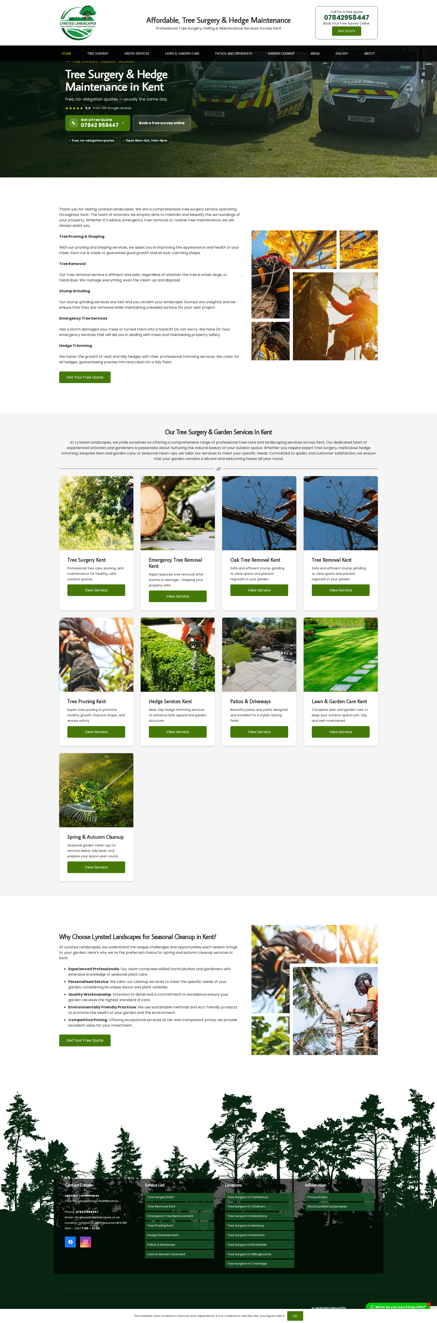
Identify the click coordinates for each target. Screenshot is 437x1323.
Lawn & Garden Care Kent (166, 1254)
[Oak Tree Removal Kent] (259, 543)
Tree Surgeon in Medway (245, 1225)
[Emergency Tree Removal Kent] (178, 543)
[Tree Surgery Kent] (96, 543)
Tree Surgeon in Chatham (246, 1206)
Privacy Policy (317, 1197)
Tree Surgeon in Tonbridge (247, 1263)
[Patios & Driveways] (259, 682)
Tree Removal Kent (161, 1206)
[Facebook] (70, 1242)
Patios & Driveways (161, 1244)
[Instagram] (85, 1242)
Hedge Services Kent (162, 1235)
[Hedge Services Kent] (178, 682)
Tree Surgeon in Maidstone (247, 1216)
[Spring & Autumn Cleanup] (96, 817)
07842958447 (346, 17)
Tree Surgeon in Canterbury (247, 1197)
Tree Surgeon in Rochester (247, 1244)
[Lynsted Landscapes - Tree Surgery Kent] (78, 23)
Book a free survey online (162, 123)
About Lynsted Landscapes (327, 1206)
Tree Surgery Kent (160, 1197)
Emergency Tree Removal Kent (170, 1216)
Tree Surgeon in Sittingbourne (249, 1254)
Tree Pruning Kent (160, 1225)
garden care (123, 453)
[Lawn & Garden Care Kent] (341, 682)
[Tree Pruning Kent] (96, 682)
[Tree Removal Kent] (341, 543)
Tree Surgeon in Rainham (246, 1235)
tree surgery (326, 447)
